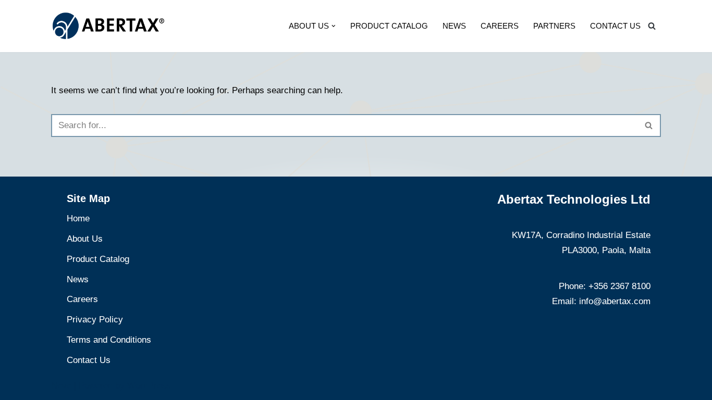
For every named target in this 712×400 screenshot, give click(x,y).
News (454, 25)
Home (78, 218)
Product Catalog (389, 25)
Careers (500, 25)
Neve (61, 386)
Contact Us (615, 25)
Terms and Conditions (109, 340)
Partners (554, 25)
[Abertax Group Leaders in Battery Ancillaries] (108, 26)
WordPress (149, 386)
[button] (334, 26)
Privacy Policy (95, 319)
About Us (85, 239)
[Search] (652, 26)
